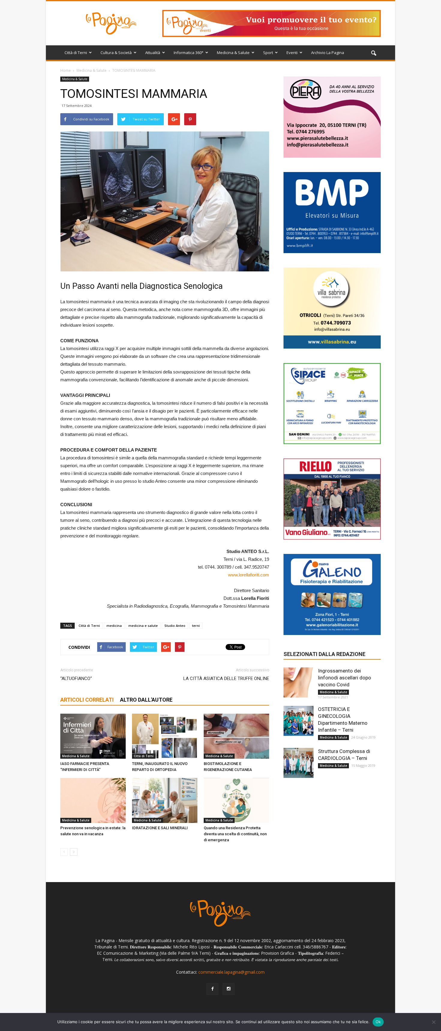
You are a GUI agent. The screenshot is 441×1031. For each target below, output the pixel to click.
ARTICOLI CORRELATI (87, 700)
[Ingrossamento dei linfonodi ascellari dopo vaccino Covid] (299, 682)
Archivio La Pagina (327, 52)
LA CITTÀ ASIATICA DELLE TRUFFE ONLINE (226, 678)
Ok (378, 1021)
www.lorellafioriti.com (248, 574)
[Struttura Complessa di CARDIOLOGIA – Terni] (299, 763)
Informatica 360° (188, 52)
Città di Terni (75, 52)
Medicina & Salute (233, 52)
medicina (114, 625)
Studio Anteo (174, 625)
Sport (268, 52)
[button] (373, 53)
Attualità (152, 52)
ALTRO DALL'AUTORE (146, 700)
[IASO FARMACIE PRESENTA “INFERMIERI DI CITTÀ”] (93, 736)
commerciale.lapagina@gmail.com (231, 972)
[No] (433, 1022)
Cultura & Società (116, 52)
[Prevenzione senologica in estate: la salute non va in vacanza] (93, 800)
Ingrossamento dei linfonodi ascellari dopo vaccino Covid (344, 678)
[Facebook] (212, 989)
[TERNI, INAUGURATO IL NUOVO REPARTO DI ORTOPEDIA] (164, 736)
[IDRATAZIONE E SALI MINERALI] (164, 800)
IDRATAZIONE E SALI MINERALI (160, 828)
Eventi (292, 52)
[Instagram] (229, 989)
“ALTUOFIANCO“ (76, 678)
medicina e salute (143, 625)
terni (196, 625)
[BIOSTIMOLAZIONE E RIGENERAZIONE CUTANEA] (236, 736)
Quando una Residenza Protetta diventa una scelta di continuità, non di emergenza (235, 834)
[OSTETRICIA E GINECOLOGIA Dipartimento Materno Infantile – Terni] (299, 721)
